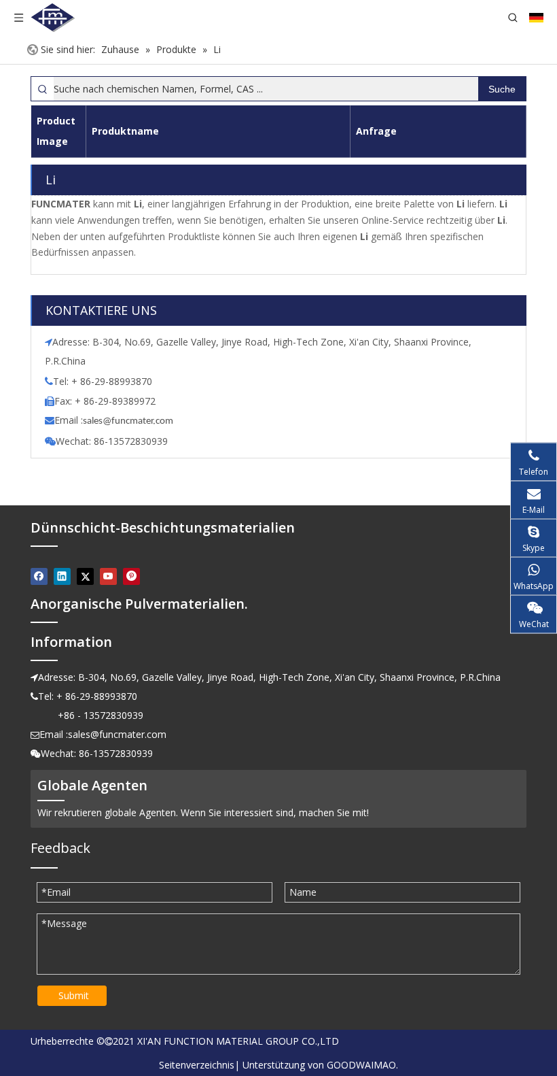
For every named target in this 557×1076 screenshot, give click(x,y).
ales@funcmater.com (130, 421)
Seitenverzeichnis (196, 1064)
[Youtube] (108, 576)
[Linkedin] (62, 576)
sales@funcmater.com (117, 734)
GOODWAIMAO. (362, 1064)
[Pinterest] (131, 576)
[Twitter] (85, 576)
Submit (73, 995)
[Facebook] (39, 576)
